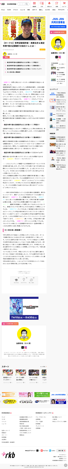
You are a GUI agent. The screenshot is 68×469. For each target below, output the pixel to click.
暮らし (41, 10)
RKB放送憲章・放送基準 (8, 442)
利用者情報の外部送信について (59, 460)
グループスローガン (41, 417)
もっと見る (42, 366)
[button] (0, 395)
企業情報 (38, 419)
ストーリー (4, 435)
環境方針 (22, 424)
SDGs (53, 10)
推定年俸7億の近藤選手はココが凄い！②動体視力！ (23, 66)
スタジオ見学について (25, 433)
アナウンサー (61, 10)
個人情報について (57, 417)
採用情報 (4, 437)
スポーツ (34, 10)
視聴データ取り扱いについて (59, 456)
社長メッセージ (6, 430)
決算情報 (38, 428)
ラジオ (9, 10)
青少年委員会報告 (24, 426)
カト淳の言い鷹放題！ (13, 72)
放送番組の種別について (26, 417)
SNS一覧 (60, 450)
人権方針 (54, 419)
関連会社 (22, 435)
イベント (15, 10)
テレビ (3, 10)
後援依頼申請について (25, 430)
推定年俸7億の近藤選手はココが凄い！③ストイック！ (23, 69)
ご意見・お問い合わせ (25, 428)
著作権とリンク (62, 458)
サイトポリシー (62, 454)
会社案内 (4, 439)
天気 (28, 10)
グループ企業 (39, 421)
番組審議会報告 (24, 419)
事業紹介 (4, 433)
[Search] (27, 4)
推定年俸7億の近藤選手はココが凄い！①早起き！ (22, 62)
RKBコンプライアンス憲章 (59, 421)
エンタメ (47, 10)
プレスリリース (40, 426)
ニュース (22, 10)
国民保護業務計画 (24, 421)
